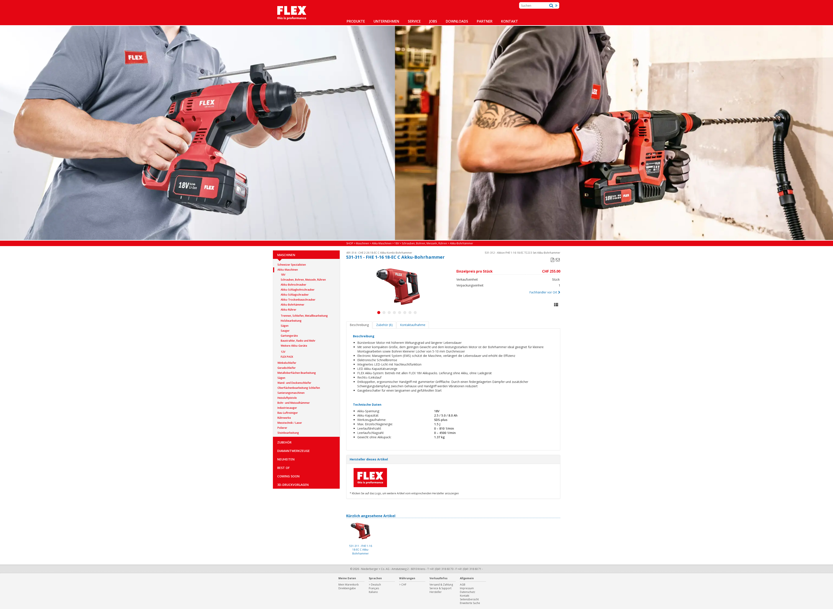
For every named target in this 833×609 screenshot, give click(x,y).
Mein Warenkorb (348, 584)
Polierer (282, 428)
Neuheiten (286, 459)
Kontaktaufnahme (412, 325)
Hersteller (436, 592)
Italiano (373, 592)
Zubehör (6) (384, 325)
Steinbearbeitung (288, 433)
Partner (484, 21)
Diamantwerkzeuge (293, 451)
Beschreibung (359, 325)
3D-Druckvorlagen (293, 485)
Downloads (457, 21)
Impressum (467, 588)
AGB (462, 584)
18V (283, 274)
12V (283, 352)
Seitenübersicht (469, 599)
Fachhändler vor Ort (543, 292)
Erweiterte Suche (470, 603)
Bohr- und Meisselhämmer (293, 403)
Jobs (433, 21)
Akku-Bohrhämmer (292, 304)
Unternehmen (386, 21)
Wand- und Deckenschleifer (294, 383)
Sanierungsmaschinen (291, 393)
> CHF (402, 584)
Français (374, 588)
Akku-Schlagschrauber (295, 294)
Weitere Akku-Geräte (294, 346)
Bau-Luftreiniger (287, 413)
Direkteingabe (347, 588)
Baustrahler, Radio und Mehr (298, 341)
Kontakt (509, 21)
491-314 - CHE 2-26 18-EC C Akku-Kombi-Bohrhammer (379, 253)
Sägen (285, 326)
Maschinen (286, 255)
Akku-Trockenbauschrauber (298, 299)
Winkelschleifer (286, 363)
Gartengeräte (289, 336)
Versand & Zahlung (441, 584)
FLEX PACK (287, 357)
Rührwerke (284, 418)
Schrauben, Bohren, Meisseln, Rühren (303, 279)
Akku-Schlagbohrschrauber (298, 289)
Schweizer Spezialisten (291, 264)
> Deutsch (375, 584)
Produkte (356, 21)
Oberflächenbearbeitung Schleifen (298, 388)
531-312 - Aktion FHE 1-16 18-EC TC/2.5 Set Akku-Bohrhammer (522, 253)
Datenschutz (467, 592)
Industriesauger (287, 408)
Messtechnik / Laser (289, 423)
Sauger (285, 331)
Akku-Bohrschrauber (293, 284)
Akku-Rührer (288, 309)
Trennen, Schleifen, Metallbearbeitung (304, 316)
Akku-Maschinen (287, 269)
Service (414, 21)
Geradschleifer (286, 368)
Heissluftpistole (287, 398)
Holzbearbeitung (291, 321)
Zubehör (284, 442)
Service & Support (440, 588)
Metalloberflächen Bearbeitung (296, 373)
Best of (283, 468)
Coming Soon (288, 476)
